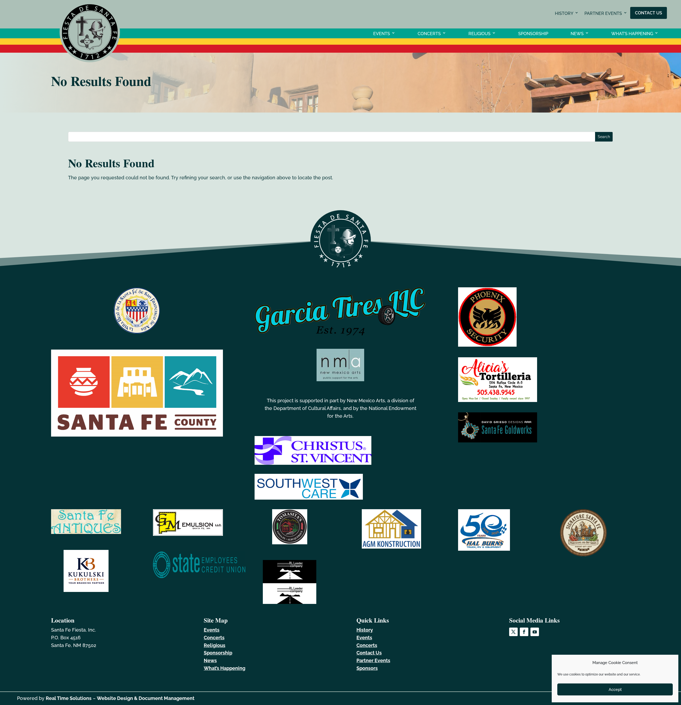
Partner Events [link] (603, 13)
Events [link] (381, 33)
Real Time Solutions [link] (69, 698)
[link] (90, 60)
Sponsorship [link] (533, 33)
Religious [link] (479, 33)
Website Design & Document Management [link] (145, 698)
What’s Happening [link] (632, 33)
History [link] (564, 13)
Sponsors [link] (367, 668)
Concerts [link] (429, 33)
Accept (615, 689)
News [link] (577, 33)
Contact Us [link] (648, 12)
